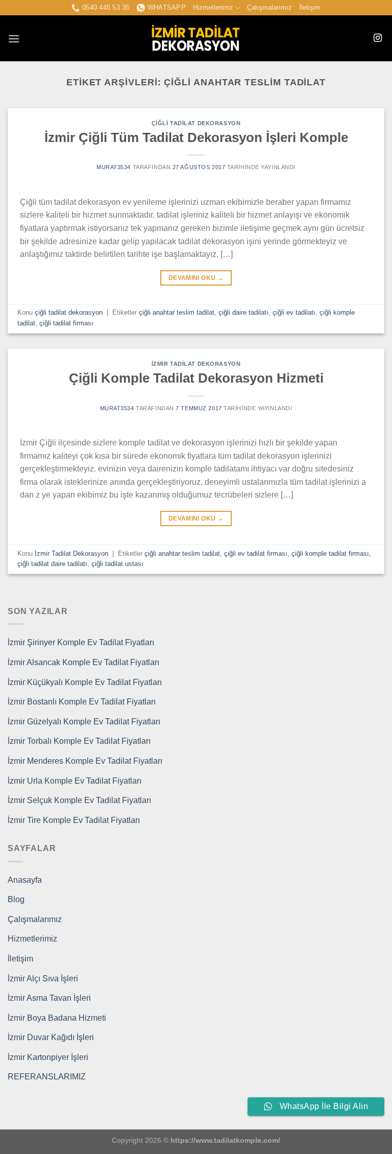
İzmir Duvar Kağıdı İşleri (51, 1037)
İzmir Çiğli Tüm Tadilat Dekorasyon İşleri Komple (196, 137)
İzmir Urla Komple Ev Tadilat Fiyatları (74, 780)
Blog (16, 899)
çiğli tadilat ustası (117, 564)
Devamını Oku (196, 277)
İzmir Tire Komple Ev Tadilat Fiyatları (74, 820)
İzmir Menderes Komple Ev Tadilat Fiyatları (85, 761)
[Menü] (14, 38)
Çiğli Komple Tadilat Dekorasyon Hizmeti (196, 378)
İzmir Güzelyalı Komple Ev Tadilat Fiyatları (84, 721)
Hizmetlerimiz (213, 7)
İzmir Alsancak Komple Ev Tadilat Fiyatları (83, 662)
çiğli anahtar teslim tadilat (176, 312)
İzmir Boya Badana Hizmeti (57, 1018)
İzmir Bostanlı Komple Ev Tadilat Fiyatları (82, 701)
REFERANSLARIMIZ (47, 1076)
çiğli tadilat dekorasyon (196, 123)
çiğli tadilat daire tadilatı (52, 564)
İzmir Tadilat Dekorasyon (196, 364)
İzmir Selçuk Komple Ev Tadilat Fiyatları (79, 800)
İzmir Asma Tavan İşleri (49, 998)
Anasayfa (25, 880)
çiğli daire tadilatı (243, 312)
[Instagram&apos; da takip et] (378, 38)
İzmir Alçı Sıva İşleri (43, 978)
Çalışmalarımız (269, 7)
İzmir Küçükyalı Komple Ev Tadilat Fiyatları (85, 682)
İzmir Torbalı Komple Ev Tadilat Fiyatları (79, 741)
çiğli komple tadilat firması (330, 553)
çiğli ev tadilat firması (255, 553)
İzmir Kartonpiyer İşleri (48, 1057)
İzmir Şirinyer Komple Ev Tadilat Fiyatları (81, 642)
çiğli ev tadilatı (294, 312)
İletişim (310, 7)
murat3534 (113, 167)
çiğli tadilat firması (66, 323)
